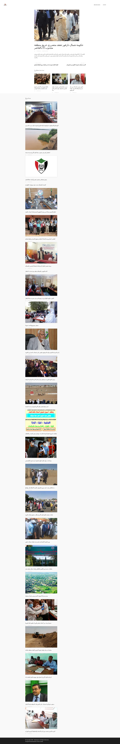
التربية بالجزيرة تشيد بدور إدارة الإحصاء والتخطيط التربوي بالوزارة (40, 731)
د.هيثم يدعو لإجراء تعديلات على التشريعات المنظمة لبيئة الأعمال (39, 704)
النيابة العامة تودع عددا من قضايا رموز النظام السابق (46, 65)
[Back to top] (119, 742)
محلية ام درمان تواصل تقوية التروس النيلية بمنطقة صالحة (38, 650)
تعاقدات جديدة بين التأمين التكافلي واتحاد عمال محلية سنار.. (38, 569)
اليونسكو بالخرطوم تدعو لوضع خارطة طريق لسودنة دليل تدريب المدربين (41, 125)
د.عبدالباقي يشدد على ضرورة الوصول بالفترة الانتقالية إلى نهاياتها (40, 488)
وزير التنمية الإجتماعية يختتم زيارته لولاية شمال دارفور (37, 542)
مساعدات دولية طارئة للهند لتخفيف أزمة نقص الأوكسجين (38, 460)
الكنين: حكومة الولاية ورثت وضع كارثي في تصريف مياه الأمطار (39, 298)
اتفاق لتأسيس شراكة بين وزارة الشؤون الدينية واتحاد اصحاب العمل (40, 212)
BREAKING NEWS (97, 4)
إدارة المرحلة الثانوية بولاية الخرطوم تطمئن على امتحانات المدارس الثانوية (42, 352)
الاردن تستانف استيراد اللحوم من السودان (76, 65)
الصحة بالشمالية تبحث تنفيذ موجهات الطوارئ (35, 185)
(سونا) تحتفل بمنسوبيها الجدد (31, 325)
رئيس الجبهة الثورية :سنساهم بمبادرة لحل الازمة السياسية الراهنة (40, 379)
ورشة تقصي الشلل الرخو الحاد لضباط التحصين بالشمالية (38, 266)
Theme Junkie (40, 741)
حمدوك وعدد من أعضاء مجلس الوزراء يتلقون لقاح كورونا (38, 623)
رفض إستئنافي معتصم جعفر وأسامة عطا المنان (36, 179)
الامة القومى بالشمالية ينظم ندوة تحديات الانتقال (36, 271)
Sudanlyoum (36, 739)
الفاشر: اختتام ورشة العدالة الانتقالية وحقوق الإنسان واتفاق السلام (40, 239)
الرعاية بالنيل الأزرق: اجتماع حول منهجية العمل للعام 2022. (38, 677)
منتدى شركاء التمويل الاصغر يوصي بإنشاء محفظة (36, 596)
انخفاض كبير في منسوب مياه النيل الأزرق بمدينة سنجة (37, 152)
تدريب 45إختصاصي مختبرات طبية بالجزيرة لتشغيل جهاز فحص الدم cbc (59, 88)
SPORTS (104, 4)
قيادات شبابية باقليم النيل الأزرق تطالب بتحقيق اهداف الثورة (39, 515)
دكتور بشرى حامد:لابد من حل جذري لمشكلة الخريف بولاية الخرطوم (76, 88)
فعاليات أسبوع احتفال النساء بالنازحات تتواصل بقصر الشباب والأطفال (41, 433)
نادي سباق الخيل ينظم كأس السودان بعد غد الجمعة (36, 406)
